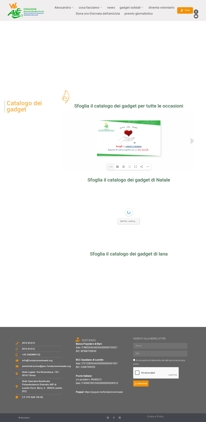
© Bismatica (24, 418)
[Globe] (108, 418)
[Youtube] (196, 16)
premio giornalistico (138, 13)
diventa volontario (161, 7)
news (111, 7)
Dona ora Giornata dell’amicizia (98, 13)
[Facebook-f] (196, 11)
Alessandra (62, 7)
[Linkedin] (120, 418)
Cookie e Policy (155, 416)
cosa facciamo (89, 7)
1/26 (111, 167)
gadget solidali (130, 7)
